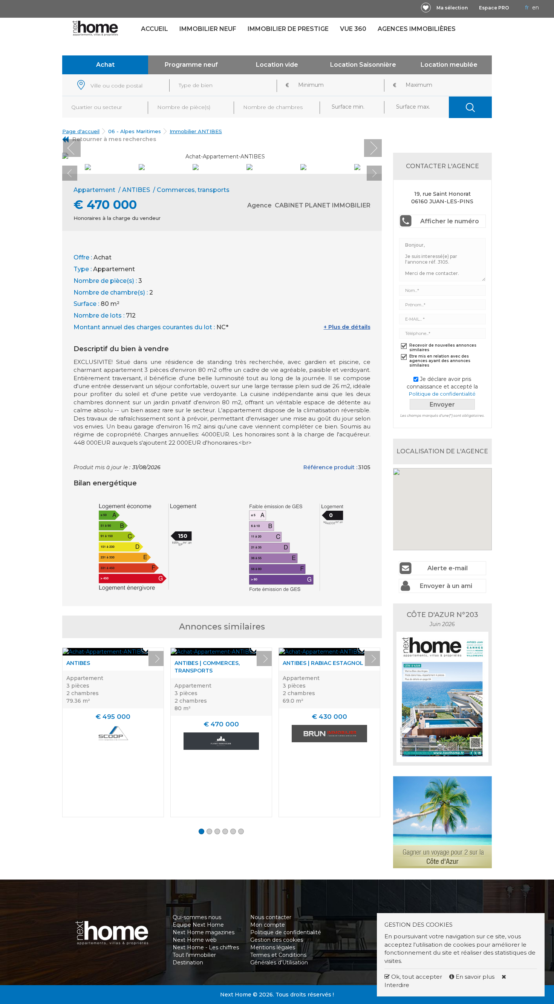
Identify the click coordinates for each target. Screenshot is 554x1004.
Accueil (154, 28)
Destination (188, 962)
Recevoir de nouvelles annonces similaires (442, 347)
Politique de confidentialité (442, 394)
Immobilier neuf (207, 28)
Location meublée (449, 64)
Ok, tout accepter (416, 976)
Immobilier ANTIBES (196, 131)
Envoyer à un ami (446, 586)
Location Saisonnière (363, 64)
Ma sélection (452, 8)
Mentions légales (272, 947)
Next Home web (195, 939)
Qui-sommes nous (197, 917)
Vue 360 (353, 28)
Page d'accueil (80, 131)
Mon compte (267, 924)
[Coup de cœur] (426, 7)
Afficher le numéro (449, 221)
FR (527, 7)
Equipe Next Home (198, 924)
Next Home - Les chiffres (206, 947)
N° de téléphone (142, 990)
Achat (105, 64)
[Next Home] (95, 28)
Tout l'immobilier (194, 955)
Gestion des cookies (276, 939)
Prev (72, 148)
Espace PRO (494, 8)
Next (373, 148)
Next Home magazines (203, 932)
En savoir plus (475, 976)
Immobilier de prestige (288, 28)
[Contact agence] (363, 153)
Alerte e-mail (447, 568)
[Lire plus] (105, 652)
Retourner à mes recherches (114, 139)
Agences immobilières (417, 28)
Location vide (277, 64)
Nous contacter (270, 917)
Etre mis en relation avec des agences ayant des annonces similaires (439, 361)
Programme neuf (191, 64)
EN (535, 7)
